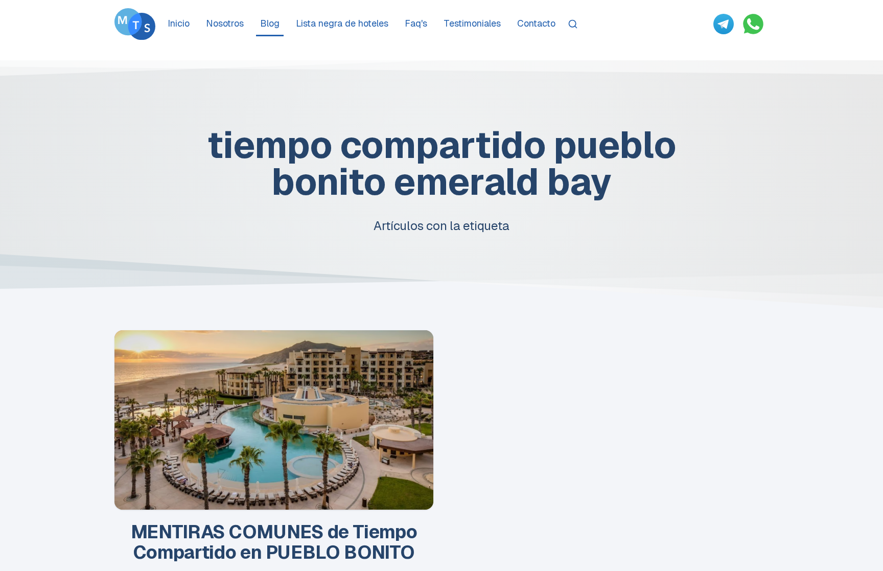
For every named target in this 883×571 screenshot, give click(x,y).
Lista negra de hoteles (342, 23)
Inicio (179, 23)
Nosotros (225, 23)
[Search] (573, 24)
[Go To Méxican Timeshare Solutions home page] (134, 24)
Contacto (536, 23)
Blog (270, 23)
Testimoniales (472, 23)
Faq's (416, 23)
